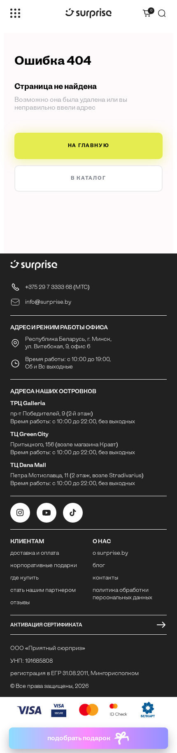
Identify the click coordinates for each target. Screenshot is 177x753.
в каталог (88, 178)
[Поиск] (162, 13)
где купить (24, 578)
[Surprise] (88, 13)
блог (99, 566)
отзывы (20, 603)
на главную (88, 145)
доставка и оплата (34, 553)
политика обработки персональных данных (122, 594)
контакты (105, 578)
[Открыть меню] (15, 13)
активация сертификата (46, 625)
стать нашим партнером (43, 590)
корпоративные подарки (43, 566)
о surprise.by (110, 553)
